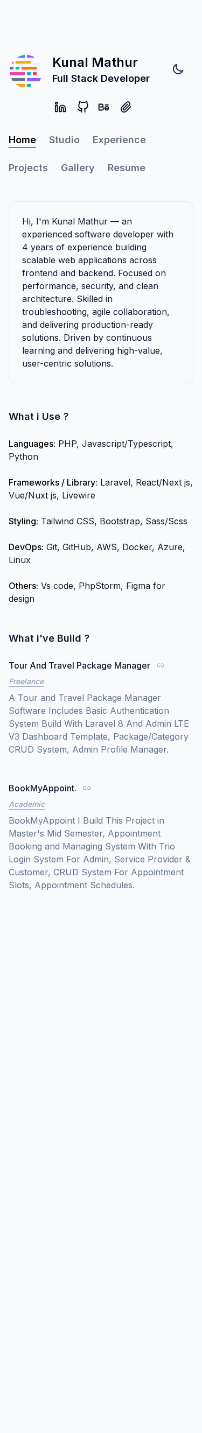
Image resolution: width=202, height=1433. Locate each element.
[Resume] (126, 107)
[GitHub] (83, 107)
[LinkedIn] (60, 107)
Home (22, 139)
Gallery (78, 167)
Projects (28, 167)
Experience (119, 139)
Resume (126, 167)
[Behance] (103, 107)
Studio (64, 139)
